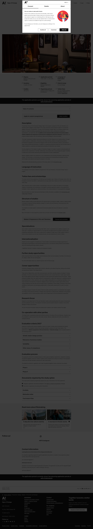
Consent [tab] (30, 6)
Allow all (64, 29)
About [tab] (63, 6)
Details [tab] (46, 6)
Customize (54, 29)
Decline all (43, 29)
